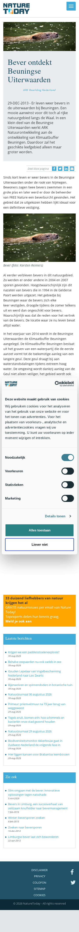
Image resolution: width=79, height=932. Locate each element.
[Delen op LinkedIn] (66, 168)
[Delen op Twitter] (60, 168)
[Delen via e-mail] (72, 168)
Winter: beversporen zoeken (26, 818)
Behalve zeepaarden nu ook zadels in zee (34, 662)
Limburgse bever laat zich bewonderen (33, 837)
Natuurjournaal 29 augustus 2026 (30, 731)
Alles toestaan (39, 530)
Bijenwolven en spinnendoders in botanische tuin (40, 685)
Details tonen (55, 516)
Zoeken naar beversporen (25, 827)
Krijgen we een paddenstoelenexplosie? (33, 652)
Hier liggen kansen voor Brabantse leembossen (38, 754)
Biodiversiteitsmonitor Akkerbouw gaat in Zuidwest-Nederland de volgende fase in (35, 743)
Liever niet (40, 544)
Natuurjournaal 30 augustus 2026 (30, 694)
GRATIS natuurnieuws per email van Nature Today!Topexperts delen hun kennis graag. (38, 614)
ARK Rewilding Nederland (39, 90)
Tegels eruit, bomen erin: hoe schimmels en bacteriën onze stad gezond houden (36, 720)
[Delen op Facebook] (54, 168)
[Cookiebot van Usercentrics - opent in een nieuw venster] (56, 384)
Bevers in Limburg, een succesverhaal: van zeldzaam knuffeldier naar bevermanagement (38, 806)
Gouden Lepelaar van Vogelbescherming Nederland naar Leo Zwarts (34, 673)
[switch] (67, 470)
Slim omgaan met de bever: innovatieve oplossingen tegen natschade (34, 792)
